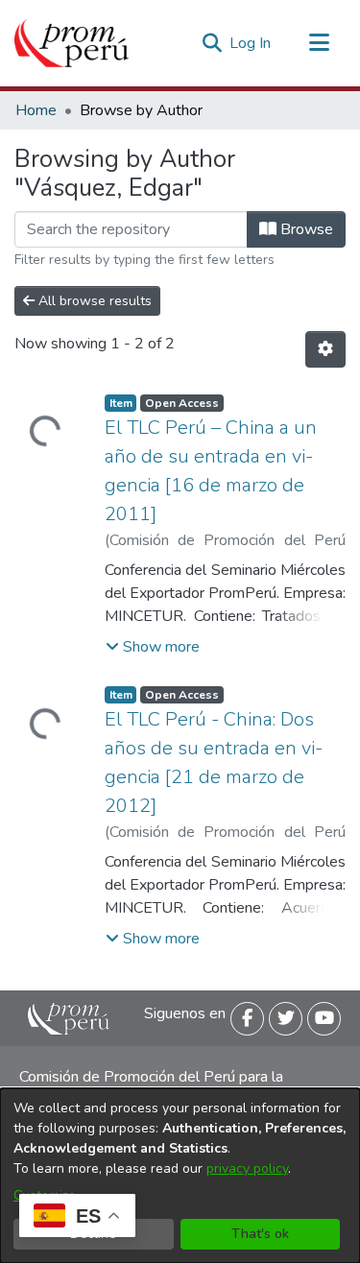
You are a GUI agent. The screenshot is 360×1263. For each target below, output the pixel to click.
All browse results (93, 301)
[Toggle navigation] (319, 43)
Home (36, 110)
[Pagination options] (325, 349)
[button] (153, 646)
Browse (304, 229)
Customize (44, 1195)
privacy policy (247, 1168)
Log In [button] (251, 43)
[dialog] (180, 1175)
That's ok (260, 1234)
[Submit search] (212, 43)
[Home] (71, 43)
